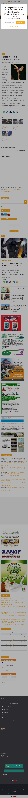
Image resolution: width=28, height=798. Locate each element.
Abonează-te (20, 22)
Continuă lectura (14, 26)
